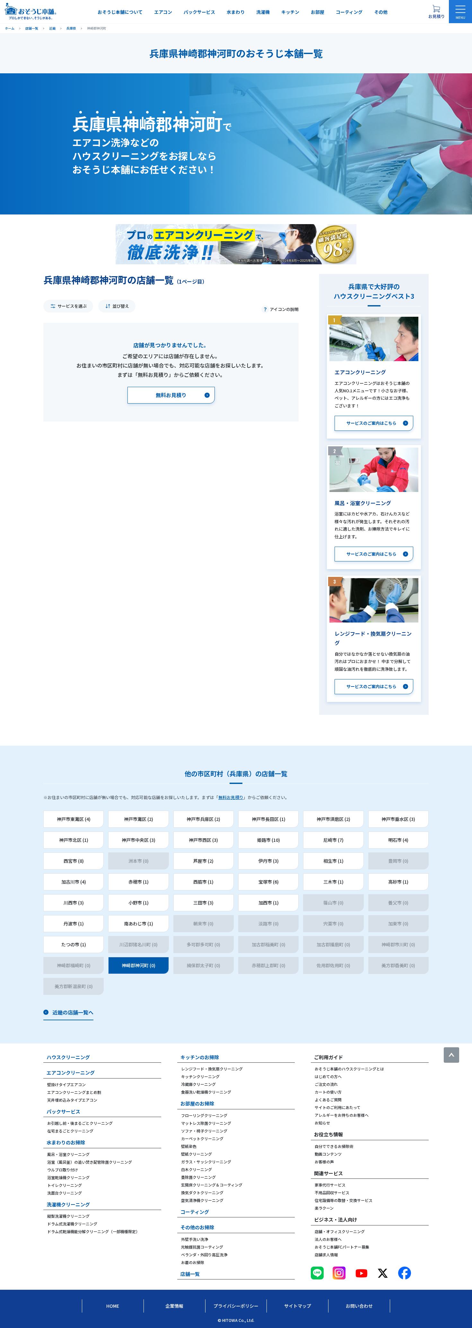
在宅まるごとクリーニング (70, 1130)
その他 (381, 12)
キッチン (290, 12)
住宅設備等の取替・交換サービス (343, 1200)
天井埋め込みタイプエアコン (72, 1100)
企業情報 (174, 1306)
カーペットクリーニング (202, 1138)
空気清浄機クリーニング (202, 1200)
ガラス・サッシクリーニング (206, 1161)
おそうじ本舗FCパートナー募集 (342, 1247)
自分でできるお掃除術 (334, 1146)
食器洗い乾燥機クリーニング (206, 1092)
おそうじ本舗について (120, 12)
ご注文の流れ (326, 1084)
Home (112, 1306)
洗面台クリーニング (64, 1193)
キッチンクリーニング (200, 1076)
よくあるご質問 (328, 1099)
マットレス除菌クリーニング (206, 1123)
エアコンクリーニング (71, 1072)
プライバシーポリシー (236, 1306)
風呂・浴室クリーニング (68, 1154)
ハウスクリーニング (68, 1057)
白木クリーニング (196, 1169)
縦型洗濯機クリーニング (68, 1216)
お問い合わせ (359, 1306)
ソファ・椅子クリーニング (204, 1130)
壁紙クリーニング (196, 1154)
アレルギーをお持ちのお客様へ (342, 1115)
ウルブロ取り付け (62, 1169)
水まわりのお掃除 (66, 1142)
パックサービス (199, 12)
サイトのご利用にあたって (338, 1107)
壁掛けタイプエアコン (66, 1084)
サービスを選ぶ (72, 306)
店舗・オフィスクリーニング (340, 1231)
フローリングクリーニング (204, 1115)
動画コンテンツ (328, 1154)
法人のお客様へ (328, 1239)
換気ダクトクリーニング (202, 1192)
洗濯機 (263, 12)
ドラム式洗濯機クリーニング (72, 1223)
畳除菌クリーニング (198, 1177)
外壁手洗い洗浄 (194, 1239)
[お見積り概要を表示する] (436, 11)
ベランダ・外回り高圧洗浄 (204, 1254)
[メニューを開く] (460, 11)
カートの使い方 (328, 1092)
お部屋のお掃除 (197, 1103)
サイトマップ (297, 1306)
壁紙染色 (189, 1146)
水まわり (236, 12)
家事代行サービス (330, 1184)
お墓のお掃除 (192, 1262)
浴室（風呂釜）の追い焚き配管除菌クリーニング (89, 1162)
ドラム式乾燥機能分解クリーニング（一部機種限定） (93, 1231)
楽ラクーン (324, 1208)
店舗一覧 (190, 1273)
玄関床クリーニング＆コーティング (211, 1184)
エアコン (163, 12)
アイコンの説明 (284, 309)
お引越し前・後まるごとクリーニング (80, 1123)
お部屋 (317, 12)
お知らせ (322, 1122)
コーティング (349, 12)
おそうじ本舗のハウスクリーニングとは (349, 1068)
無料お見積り (230, 797)
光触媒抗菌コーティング (202, 1247)
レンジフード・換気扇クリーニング (212, 1068)
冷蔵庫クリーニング (198, 1084)
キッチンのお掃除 (199, 1057)
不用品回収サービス (332, 1192)
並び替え (120, 306)
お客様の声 (324, 1161)
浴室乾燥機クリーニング (68, 1177)
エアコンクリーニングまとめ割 (74, 1092)
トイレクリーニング (64, 1185)
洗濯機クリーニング (68, 1204)
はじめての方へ (328, 1076)
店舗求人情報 (326, 1254)
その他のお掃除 (197, 1227)
